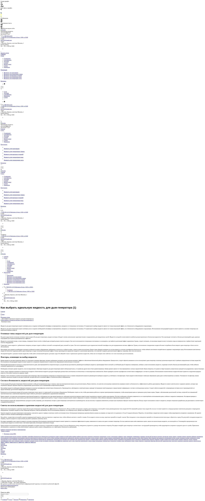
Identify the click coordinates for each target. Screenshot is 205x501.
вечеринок (52, 436)
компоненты (71, 438)
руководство (167, 439)
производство (81, 439)
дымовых (142, 436)
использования (13, 438)
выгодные (84, 436)
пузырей (92, 439)
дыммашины (136, 436)
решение (157, 439)
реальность (138, 439)
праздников (27, 439)
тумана (137, 441)
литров (101, 438)
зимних (184, 436)
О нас (2, 56)
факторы (153, 441)
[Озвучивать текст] (2, 25)
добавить (120, 436)
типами (119, 441)
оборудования (152, 438)
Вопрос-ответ (7, 64)
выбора (74, 436)
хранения (185, 441)
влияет (57, 436)
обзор (138, 438)
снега (12, 441)
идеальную (8, 429)
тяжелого (141, 441)
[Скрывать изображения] (1, 21)
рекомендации (145, 439)
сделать (190, 439)
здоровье (179, 436)
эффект (3, 442)
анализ (14, 436)
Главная (3, 54)
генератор (90, 436)
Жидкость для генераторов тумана (13, 74)
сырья (93, 441)
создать (37, 441)
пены (198, 438)
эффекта (7, 442)
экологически (197, 441)
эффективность (14, 442)
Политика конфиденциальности (9, 485)
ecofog (2, 436)
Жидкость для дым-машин (11, 72)
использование (5, 438)
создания (31, 441)
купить (93, 438)
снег (10, 441)
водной (66, 436)
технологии (113, 441)
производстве (73, 439)
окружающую (160, 438)
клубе (48, 438)
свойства (185, 439)
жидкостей (148, 436)
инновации (200, 436)
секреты (195, 439)
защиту (175, 436)
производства (66, 439)
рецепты (152, 439)
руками (162, 439)
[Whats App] (4, 84)
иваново (189, 436)
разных (116, 439)
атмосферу (24, 436)
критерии (87, 438)
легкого (97, 438)
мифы (129, 438)
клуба (44, 438)
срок (73, 441)
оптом (173, 438)
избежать (193, 436)
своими (181, 439)
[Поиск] (2, 87)
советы (22, 441)
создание (26, 441)
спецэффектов (58, 441)
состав (40, 441)
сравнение (65, 441)
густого (108, 436)
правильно (21, 439)
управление (147, 441)
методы (126, 438)
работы (101, 439)
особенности (193, 438)
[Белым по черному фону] (1, 11)
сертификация (4, 441)
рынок (176, 439)
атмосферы (31, 436)
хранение (180, 441)
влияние (61, 436)
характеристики (167, 441)
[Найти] (2, 496)
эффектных (21, 442)
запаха (170, 436)
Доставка (6, 61)
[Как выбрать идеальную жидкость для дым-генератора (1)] (17, 320)
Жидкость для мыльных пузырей (13, 75)
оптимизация (168, 438)
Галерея (6, 63)
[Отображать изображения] (1, 20)
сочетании (51, 441)
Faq (2, 449)
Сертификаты (7, 60)
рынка (173, 439)
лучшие (106, 438)
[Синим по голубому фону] (1, 13)
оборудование (144, 438)
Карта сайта (4, 488)
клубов (52, 438)
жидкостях (166, 436)
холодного (174, 441)
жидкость (14, 429)
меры (122, 438)
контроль (77, 438)
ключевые (57, 438)
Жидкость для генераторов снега (13, 78)
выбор (70, 436)
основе (177, 438)
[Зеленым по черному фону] (1, 16)
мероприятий (116, 438)
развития (105, 439)
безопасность (45, 436)
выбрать (3, 429)
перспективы (4, 439)
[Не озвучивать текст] (1, 27)
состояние (45, 441)
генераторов (102, 436)
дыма (124, 436)
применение (50, 439)
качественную (34, 438)
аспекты (19, 436)
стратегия (77, 441)
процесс (88, 439)
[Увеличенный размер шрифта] (2, 6)
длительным (114, 436)
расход (133, 439)
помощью (15, 439)
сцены (90, 441)
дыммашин (129, 436)
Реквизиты (7, 67)
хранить (191, 441)
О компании (7, 58)
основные (182, 438)
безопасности (37, 436)
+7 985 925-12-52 (7, 36)
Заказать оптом (5, 53)
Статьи (6, 65)
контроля (82, 438)
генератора (96, 436)
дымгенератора (21, 429)
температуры (106, 441)
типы (122, 441)
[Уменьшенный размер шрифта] (1, 2)
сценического (84, 441)
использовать (21, 438)
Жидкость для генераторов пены (13, 77)
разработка (121, 439)
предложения (34, 439)
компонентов (63, 438)
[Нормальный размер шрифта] (2, 4)
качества (27, 438)
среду (70, 441)
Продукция (4, 70)
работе (97, 439)
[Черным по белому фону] (1, 9)
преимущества (42, 439)
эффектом (33, 442)
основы (187, 438)
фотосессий (159, 441)
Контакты (3, 81)
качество (40, 438)
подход (10, 439)
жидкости (154, 436)
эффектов (27, 442)
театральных (99, 441)
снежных (17, 441)
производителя (58, 439)
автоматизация (8, 436)
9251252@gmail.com (6, 40)
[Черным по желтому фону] (1, 15)
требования (128, 441)
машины (110, 438)
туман (132, 441)
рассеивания (127, 439)
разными (111, 439)
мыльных (134, 438)
